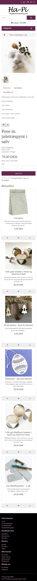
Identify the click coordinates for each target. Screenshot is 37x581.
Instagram (5, 569)
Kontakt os (5, 534)
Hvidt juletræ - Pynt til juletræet (18, 325)
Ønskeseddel (6, 559)
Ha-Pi (3, 521)
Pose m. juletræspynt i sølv (18, 35)
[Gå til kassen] (33, 2)
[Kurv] (31, 2)
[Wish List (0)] (28, 2)
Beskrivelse (7, 88)
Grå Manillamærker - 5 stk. (18, 486)
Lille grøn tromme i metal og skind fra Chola (18, 272)
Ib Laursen (9, 147)
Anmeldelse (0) (8, 92)
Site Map (4, 538)
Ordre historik (6, 557)
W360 (12, 577)
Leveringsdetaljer (7, 523)
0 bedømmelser (17, 178)
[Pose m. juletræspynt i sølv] (18, 56)
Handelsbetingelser (8, 527)
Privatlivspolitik (6, 525)
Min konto (5, 555)
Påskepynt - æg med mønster (18, 378)
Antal (3, 164)
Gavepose (18, 218)
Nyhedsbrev (5, 561)
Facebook (5, 567)
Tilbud (3, 548)
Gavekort (5, 546)
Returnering (5, 536)
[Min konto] (24, 2)
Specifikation (18, 88)
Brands (4, 544)
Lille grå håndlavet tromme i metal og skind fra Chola (19, 433)
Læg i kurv (18, 173)
